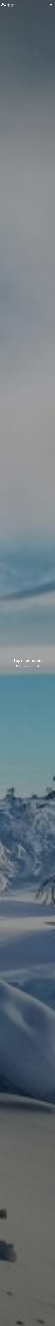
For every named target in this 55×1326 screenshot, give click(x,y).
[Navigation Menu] (50, 4)
